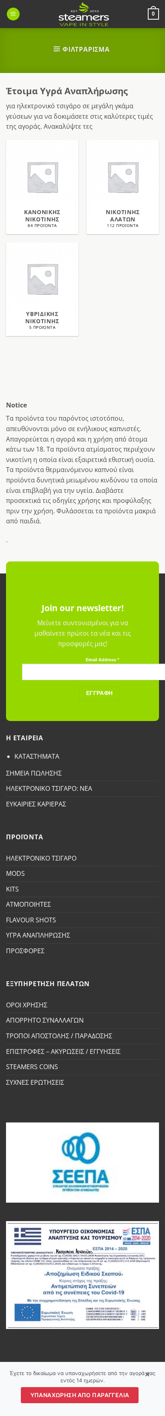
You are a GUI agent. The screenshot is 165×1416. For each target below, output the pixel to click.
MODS (15, 873)
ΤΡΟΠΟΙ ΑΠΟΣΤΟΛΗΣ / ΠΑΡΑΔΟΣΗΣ (59, 1035)
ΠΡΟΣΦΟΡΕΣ (25, 950)
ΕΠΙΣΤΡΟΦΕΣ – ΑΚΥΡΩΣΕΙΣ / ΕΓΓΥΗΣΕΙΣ (63, 1051)
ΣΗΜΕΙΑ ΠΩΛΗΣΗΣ (34, 773)
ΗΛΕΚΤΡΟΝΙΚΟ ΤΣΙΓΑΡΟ (41, 858)
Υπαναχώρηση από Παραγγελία (79, 1395)
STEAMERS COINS (32, 1066)
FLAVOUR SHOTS (31, 920)
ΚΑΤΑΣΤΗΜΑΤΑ (36, 756)
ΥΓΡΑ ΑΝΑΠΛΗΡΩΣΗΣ (38, 935)
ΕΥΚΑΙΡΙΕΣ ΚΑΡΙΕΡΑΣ (36, 804)
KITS (12, 889)
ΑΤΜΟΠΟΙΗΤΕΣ (28, 904)
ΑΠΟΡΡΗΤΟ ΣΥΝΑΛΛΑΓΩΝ (45, 1020)
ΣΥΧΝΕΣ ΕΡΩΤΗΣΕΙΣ (35, 1082)
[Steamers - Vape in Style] (84, 14)
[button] (13, 14)
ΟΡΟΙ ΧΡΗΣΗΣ (26, 1005)
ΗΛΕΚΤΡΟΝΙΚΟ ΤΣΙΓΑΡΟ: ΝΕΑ (49, 788)
